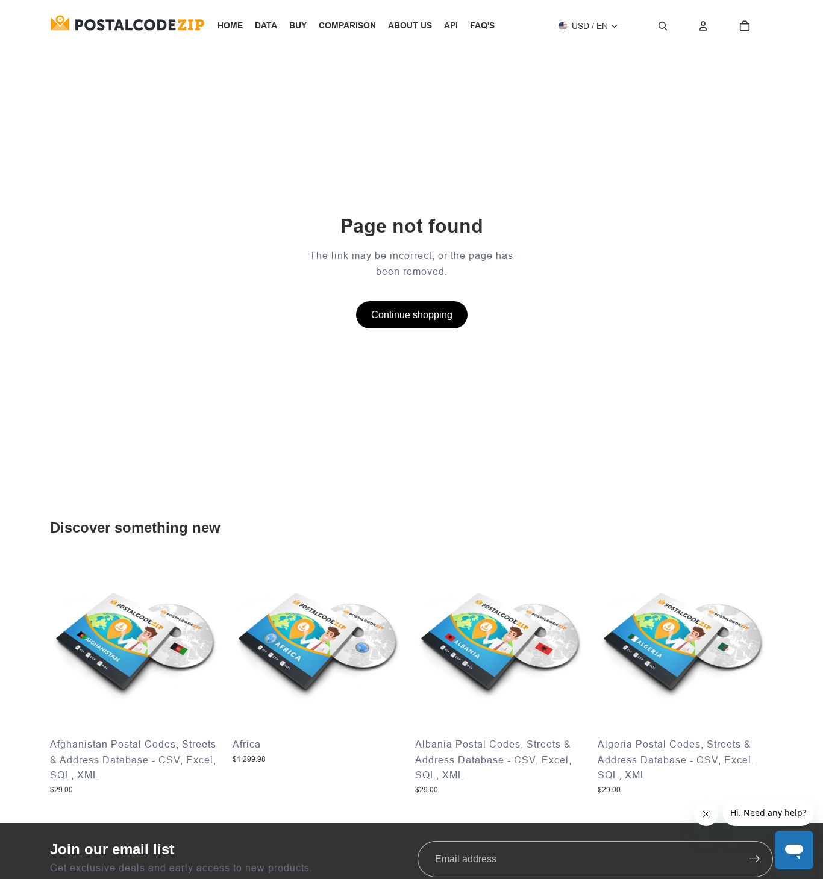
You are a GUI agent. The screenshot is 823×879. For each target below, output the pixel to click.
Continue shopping (411, 315)
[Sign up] (755, 859)
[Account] (703, 26)
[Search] (662, 26)
